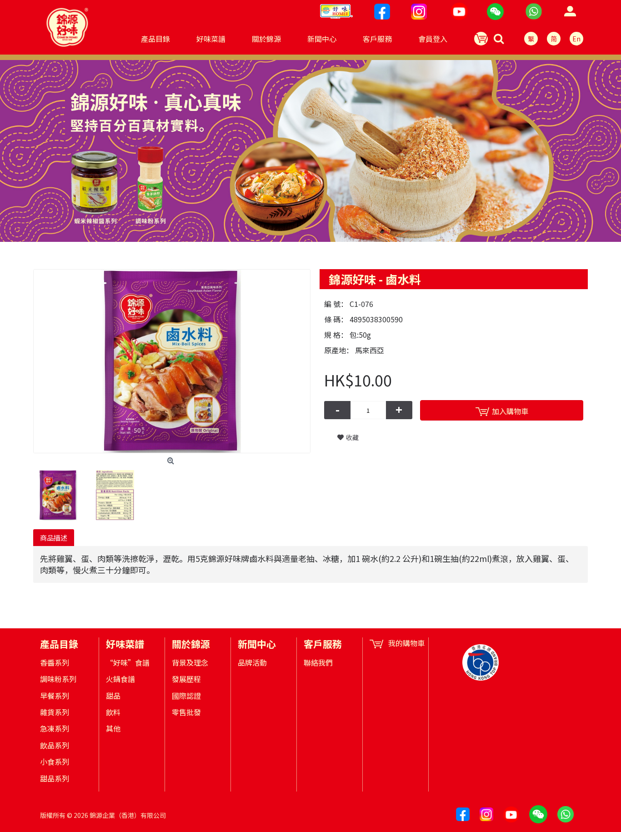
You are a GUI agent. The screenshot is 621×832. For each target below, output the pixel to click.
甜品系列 (54, 778)
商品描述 (53, 537)
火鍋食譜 (120, 679)
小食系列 (54, 762)
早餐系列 (54, 696)
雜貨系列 (54, 712)
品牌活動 (252, 662)
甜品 (113, 696)
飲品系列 (54, 745)
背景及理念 (190, 662)
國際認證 (186, 696)
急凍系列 (54, 728)
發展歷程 (186, 679)
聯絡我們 (318, 662)
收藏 (352, 437)
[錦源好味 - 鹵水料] (171, 361)
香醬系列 (54, 662)
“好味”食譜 (128, 662)
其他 (113, 728)
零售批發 (186, 712)
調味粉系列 (58, 679)
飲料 (113, 712)
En (576, 38)
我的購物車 (406, 642)
